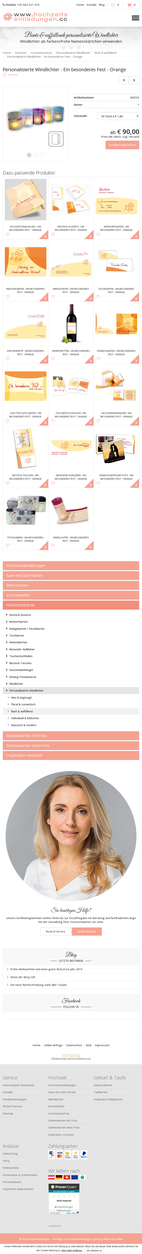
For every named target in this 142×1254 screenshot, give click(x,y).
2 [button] (35, 155)
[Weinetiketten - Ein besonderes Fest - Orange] (71, 324)
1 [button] (29, 155)
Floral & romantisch (23, 704)
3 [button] (42, 155)
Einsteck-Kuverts (20, 615)
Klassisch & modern (23, 725)
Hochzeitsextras (20, 604)
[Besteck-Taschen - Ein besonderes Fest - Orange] (25, 448)
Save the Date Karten (24, 575)
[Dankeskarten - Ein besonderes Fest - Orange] (116, 324)
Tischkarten (16, 635)
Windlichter (16, 683)
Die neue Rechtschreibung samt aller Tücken (38, 985)
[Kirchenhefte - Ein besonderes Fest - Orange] (25, 324)
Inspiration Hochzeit (24, 755)
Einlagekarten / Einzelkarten (27, 628)
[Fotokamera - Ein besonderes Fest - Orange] (25, 510)
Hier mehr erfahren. (72, 1250)
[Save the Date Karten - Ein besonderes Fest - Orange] (25, 386)
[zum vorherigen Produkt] (124, 80)
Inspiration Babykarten (108, 1099)
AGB (88, 1045)
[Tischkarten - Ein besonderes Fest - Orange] (116, 262)
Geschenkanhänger (21, 670)
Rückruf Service (55, 931)
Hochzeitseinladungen (26, 565)
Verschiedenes (12, 1182)
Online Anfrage (86, 931)
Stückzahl (80, 116)
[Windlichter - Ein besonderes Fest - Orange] (71, 510)
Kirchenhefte (17, 595)
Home (80, 4)
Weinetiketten (18, 642)
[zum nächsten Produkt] (134, 80)
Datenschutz (74, 1045)
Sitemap (8, 1113)
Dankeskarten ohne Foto (28, 745)
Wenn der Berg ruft (22, 977)
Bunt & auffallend (22, 711)
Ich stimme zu (94, 1250)
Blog (102, 4)
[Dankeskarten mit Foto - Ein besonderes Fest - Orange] (116, 448)
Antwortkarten (18, 621)
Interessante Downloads (18, 1085)
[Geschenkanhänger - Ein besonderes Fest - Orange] (116, 386)
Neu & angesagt (21, 697)
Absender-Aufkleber (22, 649)
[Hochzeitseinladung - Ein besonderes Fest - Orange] (25, 199)
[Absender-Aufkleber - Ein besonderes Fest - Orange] (71, 448)
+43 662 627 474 (22, 4)
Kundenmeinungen (14, 1099)
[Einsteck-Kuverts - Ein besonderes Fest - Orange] (71, 199)
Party (6, 1161)
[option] (35, 118)
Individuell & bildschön (25, 718)
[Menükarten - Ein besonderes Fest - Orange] (71, 262)
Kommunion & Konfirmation (20, 1175)
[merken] (10, 74)
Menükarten (17, 585)
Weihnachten (11, 1168)
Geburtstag (10, 1153)
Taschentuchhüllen (21, 656)
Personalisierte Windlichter (26, 690)
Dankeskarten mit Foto (26, 735)
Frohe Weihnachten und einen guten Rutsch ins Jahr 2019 (46, 969)
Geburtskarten (103, 1085)
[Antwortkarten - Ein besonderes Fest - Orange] (116, 199)
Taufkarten (101, 1092)
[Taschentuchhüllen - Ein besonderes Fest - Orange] (71, 386)
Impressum (102, 1045)
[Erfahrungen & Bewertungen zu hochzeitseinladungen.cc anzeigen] (64, 1203)
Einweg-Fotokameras (22, 677)
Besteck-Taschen (20, 663)
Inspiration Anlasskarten (18, 1189)
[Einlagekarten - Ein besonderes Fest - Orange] (25, 262)
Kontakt (92, 4)
